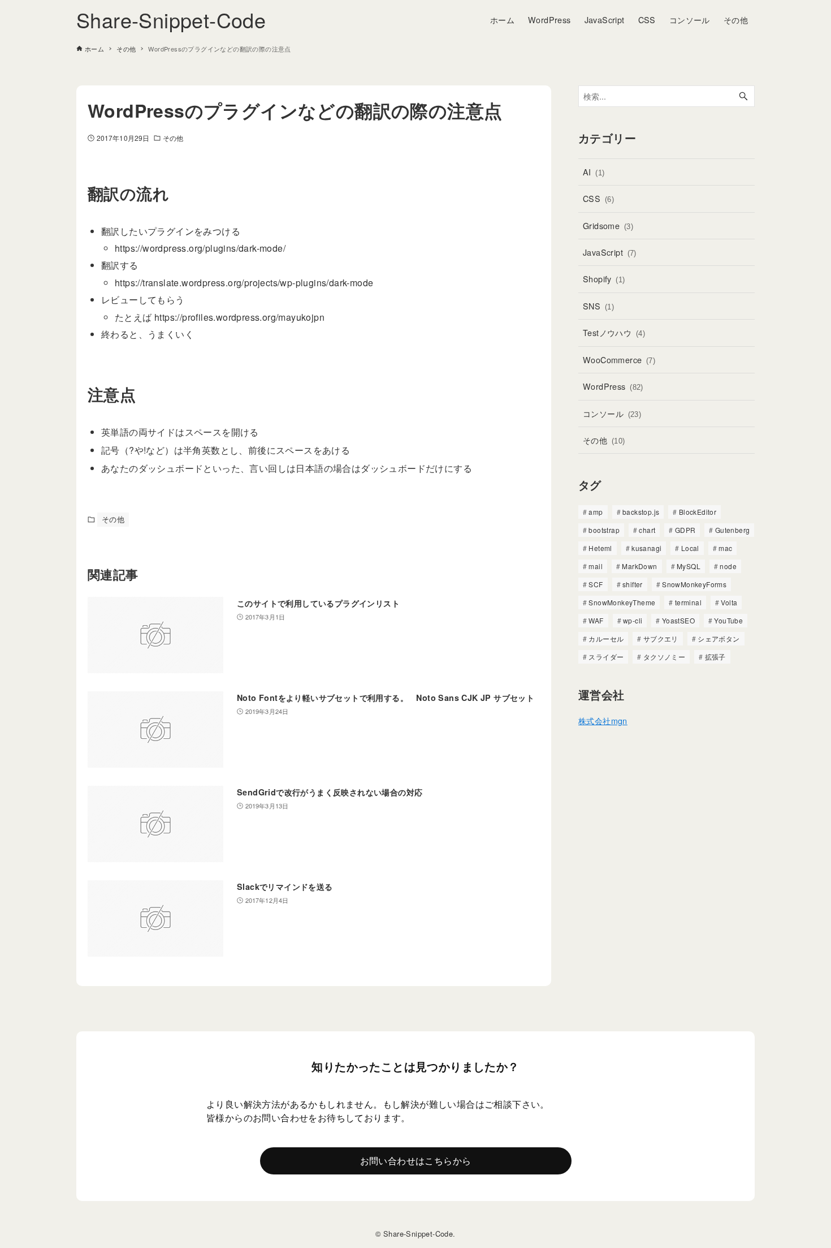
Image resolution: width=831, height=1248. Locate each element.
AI (594, 172)
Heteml (600, 548)
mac (725, 548)
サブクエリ (660, 638)
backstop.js (640, 512)
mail (595, 566)
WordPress (613, 386)
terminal (688, 602)
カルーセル (606, 638)
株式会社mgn (602, 720)
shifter (632, 584)
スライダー (606, 656)
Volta (729, 602)
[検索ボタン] (743, 96)
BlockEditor (697, 512)
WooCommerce (619, 359)
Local (690, 548)
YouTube (728, 620)
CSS (598, 198)
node (728, 566)
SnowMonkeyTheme (621, 602)
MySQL (688, 566)
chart (647, 530)
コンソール (612, 413)
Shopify (604, 279)
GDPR (685, 530)
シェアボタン (718, 638)
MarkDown (639, 566)
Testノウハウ (614, 332)
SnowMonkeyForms (694, 584)
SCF (595, 584)
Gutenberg (732, 530)
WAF (595, 620)
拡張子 (715, 656)
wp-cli (632, 620)
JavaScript (610, 252)
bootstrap (604, 530)
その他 (173, 138)
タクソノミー (664, 656)
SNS (598, 306)
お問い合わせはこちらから (415, 1160)
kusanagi (646, 548)
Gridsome (608, 225)
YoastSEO (678, 620)
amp (595, 512)
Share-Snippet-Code (171, 19)
